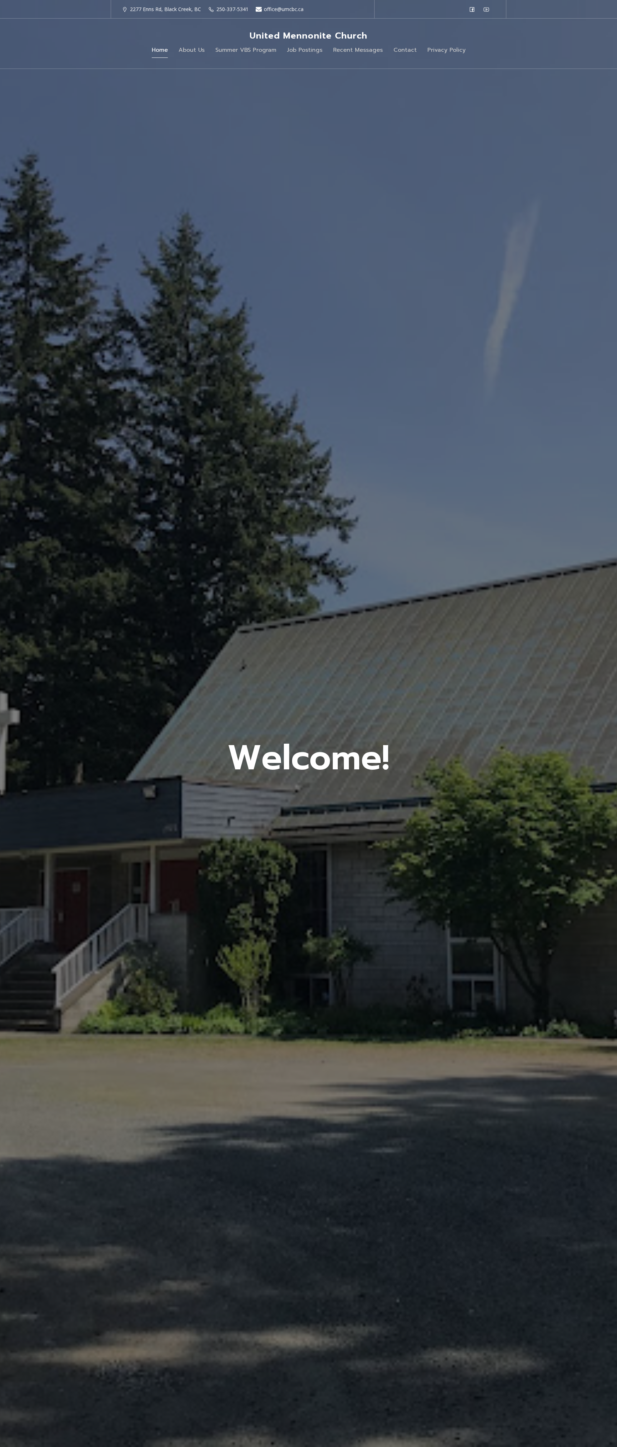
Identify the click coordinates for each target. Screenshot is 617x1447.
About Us (192, 50)
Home (160, 50)
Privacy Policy (446, 50)
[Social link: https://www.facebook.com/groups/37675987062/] (474, 9)
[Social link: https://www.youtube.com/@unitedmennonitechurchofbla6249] (488, 9)
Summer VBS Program (245, 50)
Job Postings (304, 50)
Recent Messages (358, 50)
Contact (405, 50)
